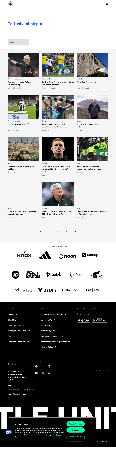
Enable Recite (104, 441)
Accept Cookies (75, 424)
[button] (18, 42)
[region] (52, 431)
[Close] (91, 422)
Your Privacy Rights (75, 437)
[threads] (43, 373)
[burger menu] (107, 4)
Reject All (75, 430)
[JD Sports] (15, 274)
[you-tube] (43, 366)
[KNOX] (24, 254)
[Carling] (96, 274)
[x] (49, 373)
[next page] (75, 232)
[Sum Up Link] (90, 254)
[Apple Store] (84, 320)
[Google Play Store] (99, 320)
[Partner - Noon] (67, 254)
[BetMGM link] (33, 274)
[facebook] (36, 373)
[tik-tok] (36, 366)
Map (9, 385)
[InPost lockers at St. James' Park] (75, 274)
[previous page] (41, 232)
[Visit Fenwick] (54, 274)
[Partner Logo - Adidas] (45, 254)
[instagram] (49, 366)
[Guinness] (70, 290)
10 (67, 231)
